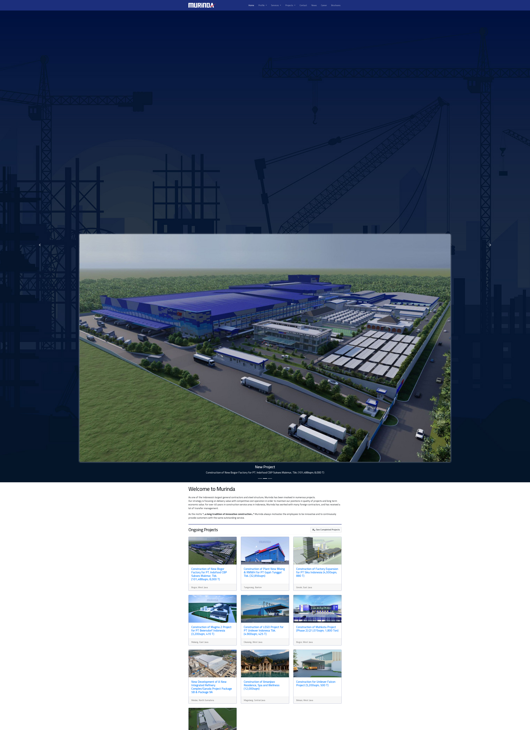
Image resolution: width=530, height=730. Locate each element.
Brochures (335, 5)
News (314, 5)
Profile (261, 5)
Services (275, 5)
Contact (303, 5)
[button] (40, 245)
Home (251, 5)
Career (324, 5)
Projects (289, 5)
